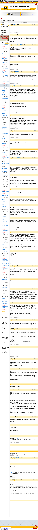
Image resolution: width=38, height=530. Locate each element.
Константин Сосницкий (13, 44)
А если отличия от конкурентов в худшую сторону (5, 236)
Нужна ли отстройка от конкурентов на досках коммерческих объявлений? (5, 260)
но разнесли (17, 438)
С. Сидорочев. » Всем (4, 323)
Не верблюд (3, 140)
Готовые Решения (17, 2)
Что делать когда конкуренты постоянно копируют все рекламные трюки (5, 101)
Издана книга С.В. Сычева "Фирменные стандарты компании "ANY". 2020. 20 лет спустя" (5, 307)
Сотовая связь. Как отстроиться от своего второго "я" (5, 79)
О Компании (28, 2)
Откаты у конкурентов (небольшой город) (4, 233)
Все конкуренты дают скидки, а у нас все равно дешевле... (5, 157)
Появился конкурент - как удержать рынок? (4, 152)
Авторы (11, 2)
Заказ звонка (11, 1)
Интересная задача (4, 208)
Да (4, 528)
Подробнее (7, 528)
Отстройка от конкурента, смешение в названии (4, 287)
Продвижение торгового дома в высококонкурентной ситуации (5, 191)
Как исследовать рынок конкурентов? (4, 56)
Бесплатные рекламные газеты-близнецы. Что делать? (5, 163)
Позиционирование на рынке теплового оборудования (5, 168)
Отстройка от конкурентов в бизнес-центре (5, 230)
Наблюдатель (12, 457)
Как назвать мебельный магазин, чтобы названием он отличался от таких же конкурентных (5, 222)
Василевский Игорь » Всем (5, 322)
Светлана (12, 389)
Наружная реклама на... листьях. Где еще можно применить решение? (4, 116)
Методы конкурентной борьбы (5, 225)
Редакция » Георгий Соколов (5, 347)
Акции (34, 2)
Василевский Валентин (13, 157)
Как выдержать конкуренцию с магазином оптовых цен (5, 183)
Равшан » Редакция (4, 348)
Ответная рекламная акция (5, 110)
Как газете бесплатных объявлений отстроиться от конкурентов (5, 68)
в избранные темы (25, 22)
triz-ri (26, 1)
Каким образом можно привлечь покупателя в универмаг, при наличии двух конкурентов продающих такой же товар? (5, 195)
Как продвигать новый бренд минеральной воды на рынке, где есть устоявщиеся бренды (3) (5, 175)
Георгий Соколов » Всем (5, 346)
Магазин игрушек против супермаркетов (4, 219)
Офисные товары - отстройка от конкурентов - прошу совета (5, 228)
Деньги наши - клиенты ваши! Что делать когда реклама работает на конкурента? (5, 75)
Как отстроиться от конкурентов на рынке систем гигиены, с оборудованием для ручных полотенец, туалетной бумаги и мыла (5, 127)
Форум (8, 2)
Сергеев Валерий (13, 71)
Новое (3, 2)
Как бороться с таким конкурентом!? (4, 244)
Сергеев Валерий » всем (5, 320)
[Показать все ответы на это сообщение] (15, 32)
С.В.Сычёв (8, 529)
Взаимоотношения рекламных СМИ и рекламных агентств (5, 98)
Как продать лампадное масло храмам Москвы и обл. (5, 149)
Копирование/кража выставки (5, 133)
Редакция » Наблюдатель (5, 351)
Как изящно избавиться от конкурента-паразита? (5, 268)
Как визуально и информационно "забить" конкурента (4, 62)
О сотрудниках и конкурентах (5, 289)
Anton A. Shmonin (13, 139)
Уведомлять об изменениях (11, 22)
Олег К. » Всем (3, 341)
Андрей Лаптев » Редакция (5, 352)
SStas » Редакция (4, 328)
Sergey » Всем (3, 321)
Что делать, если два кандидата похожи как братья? (5, 65)
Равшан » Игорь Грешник (5, 335)
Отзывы (25, 2)
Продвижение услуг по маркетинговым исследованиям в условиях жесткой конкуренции (5, 95)
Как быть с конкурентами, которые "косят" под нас (4, 295)
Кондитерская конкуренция (5, 246)
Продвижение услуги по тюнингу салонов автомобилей (5, 263)
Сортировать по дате (7, 43)
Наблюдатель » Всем (4, 349)
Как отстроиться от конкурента (5, 165)
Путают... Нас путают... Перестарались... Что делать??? (4, 72)
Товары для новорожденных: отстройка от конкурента (5, 301)
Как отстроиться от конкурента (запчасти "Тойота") (5, 81)
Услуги (13, 2)
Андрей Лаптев (13, 479)
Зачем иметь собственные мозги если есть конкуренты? (5, 154)
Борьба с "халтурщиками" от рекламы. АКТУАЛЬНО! (5, 87)
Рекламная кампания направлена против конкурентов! (4, 189)
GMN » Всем (3, 333)
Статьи (6, 2)
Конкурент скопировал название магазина (4, 249)
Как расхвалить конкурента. (5, 135)
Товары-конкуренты (4, 206)
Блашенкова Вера (13, 416)
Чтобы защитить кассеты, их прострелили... (5, 113)
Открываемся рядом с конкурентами (4, 284)
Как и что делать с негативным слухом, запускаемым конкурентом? (5, 171)
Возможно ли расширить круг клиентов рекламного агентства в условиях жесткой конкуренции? (5, 91)
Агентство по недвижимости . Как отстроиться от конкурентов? (5, 59)
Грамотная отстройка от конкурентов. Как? (4, 241)
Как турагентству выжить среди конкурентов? (4, 216)
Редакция (12, 24)
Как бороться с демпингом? (5, 201)
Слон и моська (3, 108)
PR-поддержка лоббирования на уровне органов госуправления (5, 143)
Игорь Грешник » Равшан (5, 336)
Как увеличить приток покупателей (4, 199)
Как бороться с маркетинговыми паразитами (5, 213)
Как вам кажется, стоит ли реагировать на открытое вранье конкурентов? (5, 252)
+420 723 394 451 (17, 1)
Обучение (22, 2)
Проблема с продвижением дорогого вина (5, 138)
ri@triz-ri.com (31, 1)
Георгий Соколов (13, 424)
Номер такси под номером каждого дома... (5, 121)
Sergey (12, 85)
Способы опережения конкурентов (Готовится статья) (5, 50)
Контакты (32, 2)
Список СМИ (12, 472)
